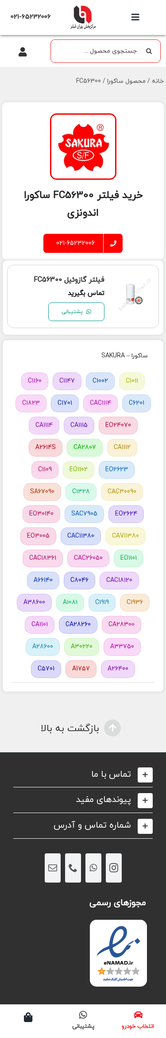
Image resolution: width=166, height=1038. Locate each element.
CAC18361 (42, 558)
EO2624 (126, 514)
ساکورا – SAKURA (124, 356)
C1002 (100, 381)
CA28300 (121, 624)
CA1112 (122, 447)
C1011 (132, 381)
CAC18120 (119, 580)
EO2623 (116, 469)
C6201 (136, 403)
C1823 (31, 403)
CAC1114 (100, 403)
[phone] (73, 868)
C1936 (135, 602)
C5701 (46, 669)
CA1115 (79, 425)
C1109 (45, 469)
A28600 (42, 647)
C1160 (35, 381)
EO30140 (41, 514)
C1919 (102, 602)
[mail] (53, 868)
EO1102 (78, 469)
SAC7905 (84, 514)
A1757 (81, 669)
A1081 (70, 602)
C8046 (79, 580)
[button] (83, 774)
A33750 (122, 647)
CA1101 (39, 624)
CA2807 (84, 447)
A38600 (34, 602)
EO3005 (38, 536)
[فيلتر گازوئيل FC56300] (135, 283)
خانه (158, 81)
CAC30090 (122, 492)
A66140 (43, 580)
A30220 (82, 647)
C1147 (67, 381)
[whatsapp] (93, 868)
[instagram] (114, 868)
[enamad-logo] (118, 927)
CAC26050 (88, 558)
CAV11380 (125, 536)
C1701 (65, 403)
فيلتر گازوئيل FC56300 (69, 280)
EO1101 (128, 558)
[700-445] (83, 7)
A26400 (118, 669)
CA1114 (44, 425)
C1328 (81, 492)
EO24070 (118, 425)
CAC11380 (80, 536)
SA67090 (42, 492)
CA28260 (78, 624)
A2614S (45, 447)
